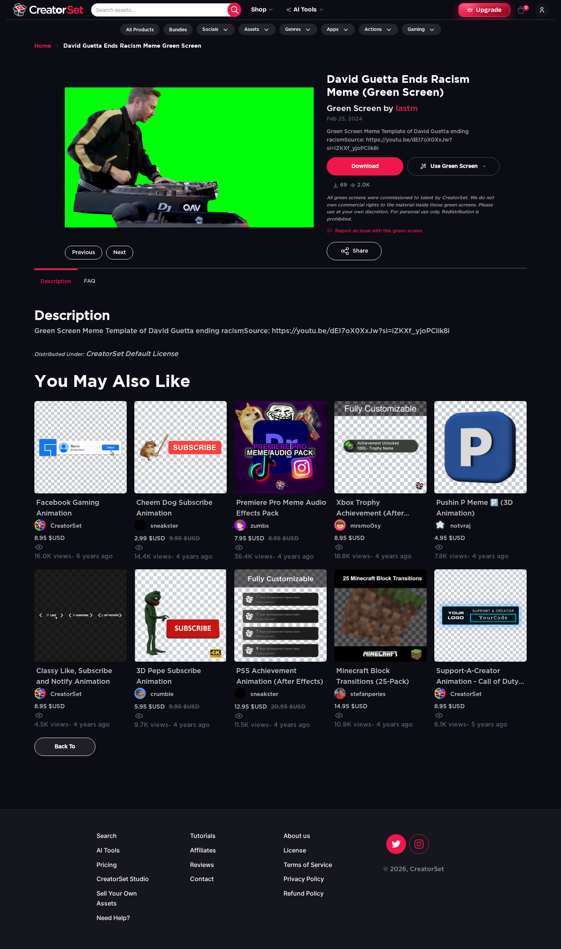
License (295, 850)
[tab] (55, 281)
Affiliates (203, 850)
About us (297, 835)
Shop (258, 9)
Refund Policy (304, 893)
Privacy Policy (304, 879)
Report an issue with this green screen (378, 231)
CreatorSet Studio (123, 879)
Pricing (107, 864)
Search (107, 835)
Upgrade (488, 9)
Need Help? (113, 918)
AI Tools (108, 850)
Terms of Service (308, 864)
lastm (407, 109)
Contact (202, 879)
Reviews (202, 864)
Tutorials (203, 835)
